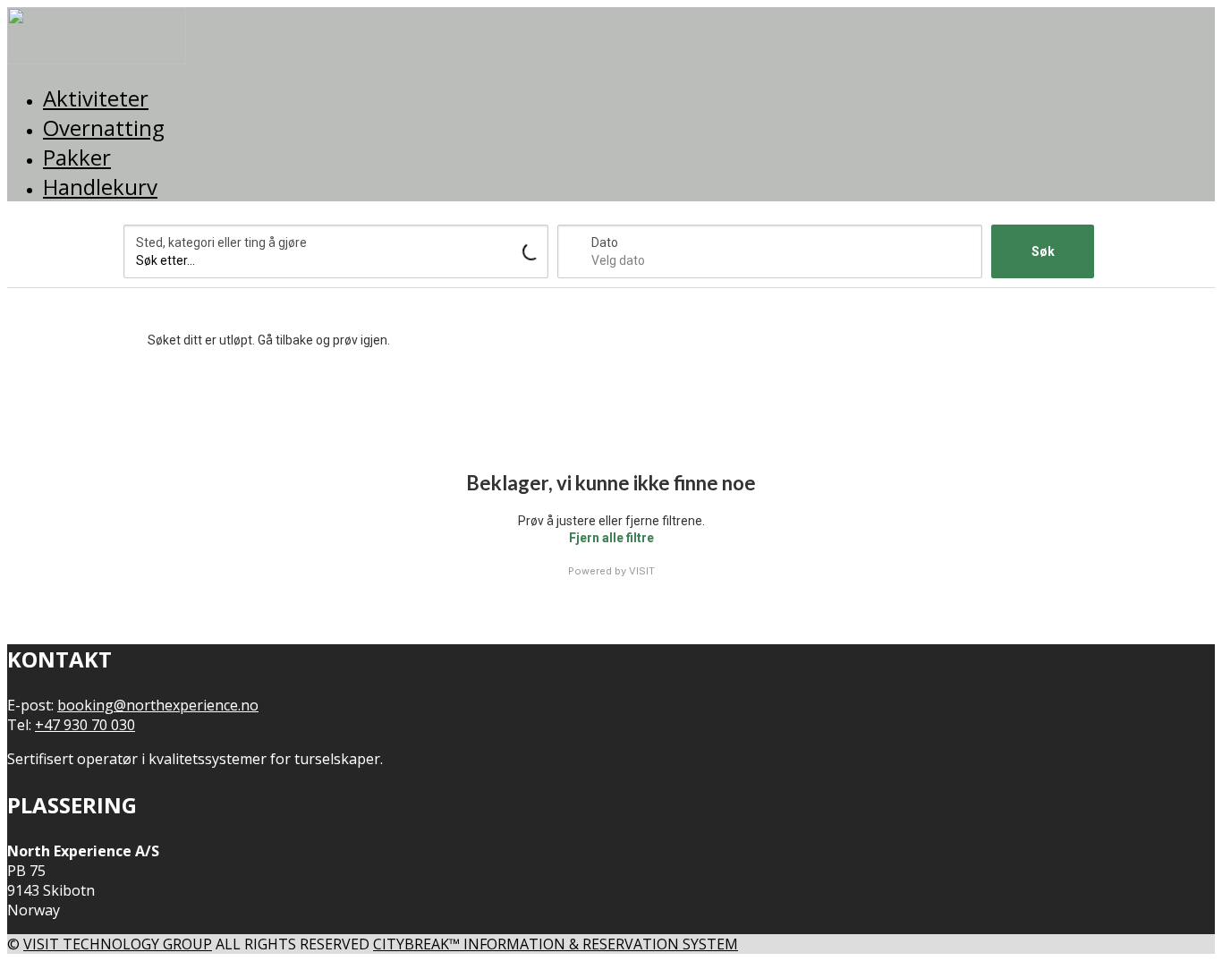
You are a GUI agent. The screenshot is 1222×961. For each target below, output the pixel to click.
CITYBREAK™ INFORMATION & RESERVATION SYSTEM (555, 944)
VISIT (642, 571)
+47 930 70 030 (85, 725)
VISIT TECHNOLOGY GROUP (117, 944)
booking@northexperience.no (158, 705)
